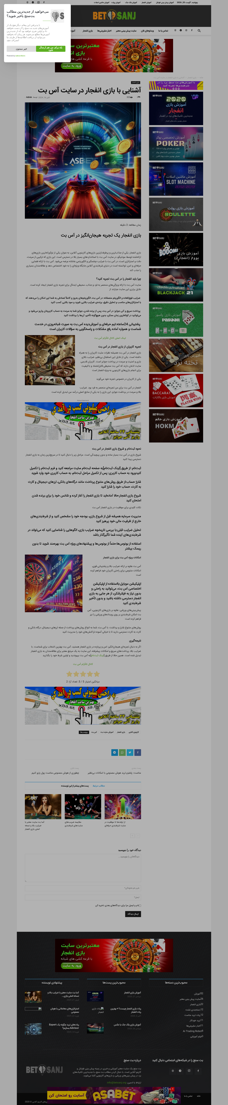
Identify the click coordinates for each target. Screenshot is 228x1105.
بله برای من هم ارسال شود (50, 48)
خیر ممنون (21, 48)
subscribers (20, 56)
